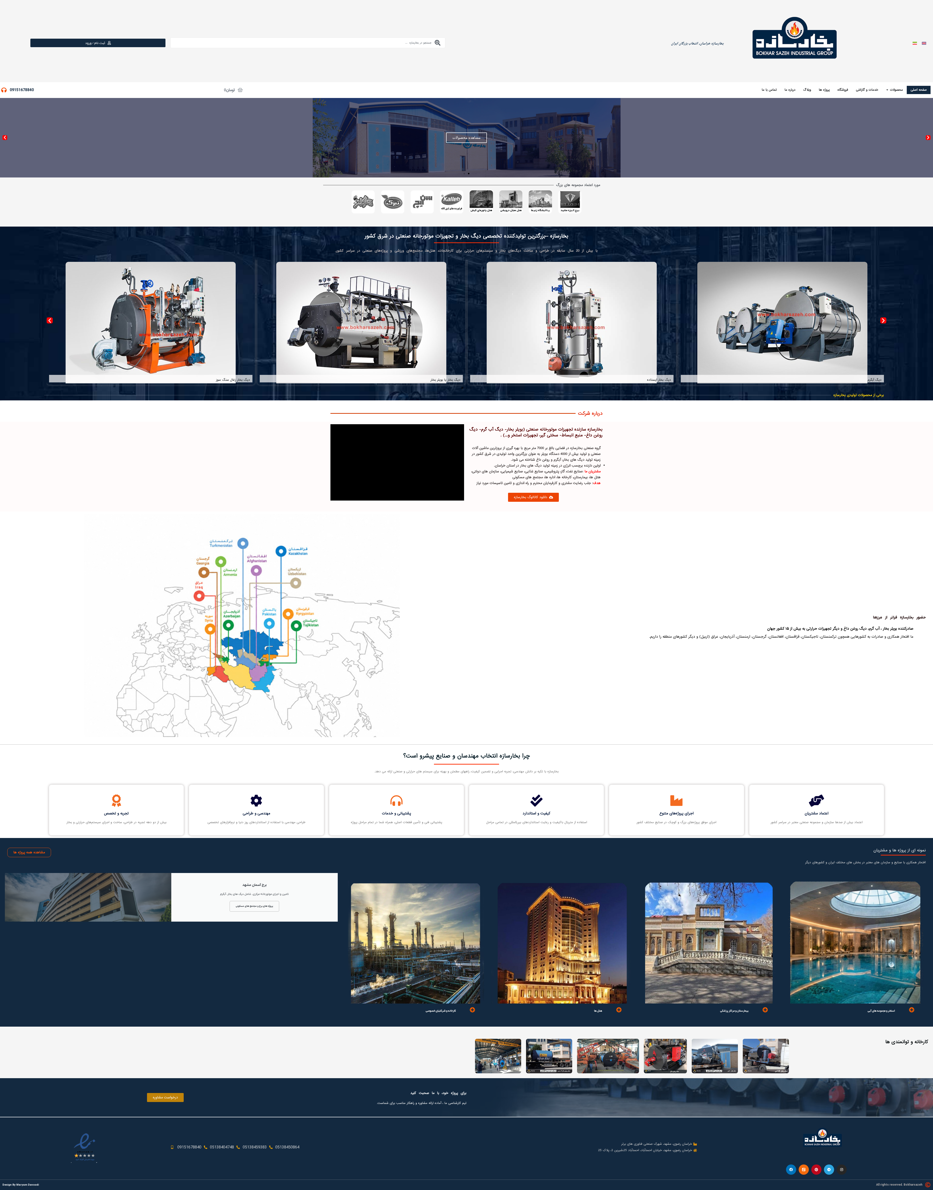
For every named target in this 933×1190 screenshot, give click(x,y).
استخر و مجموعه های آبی (881, 1011)
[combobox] (307, 42)
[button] (928, 137)
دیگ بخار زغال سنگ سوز (864, 380)
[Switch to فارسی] (914, 43)
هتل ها (598, 1011)
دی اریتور (244, 380)
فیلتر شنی (664, 367)
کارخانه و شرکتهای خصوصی (441, 1011)
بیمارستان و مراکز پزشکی (734, 1011)
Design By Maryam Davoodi (20, 1184)
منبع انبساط (452, 380)
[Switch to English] (924, 43)
